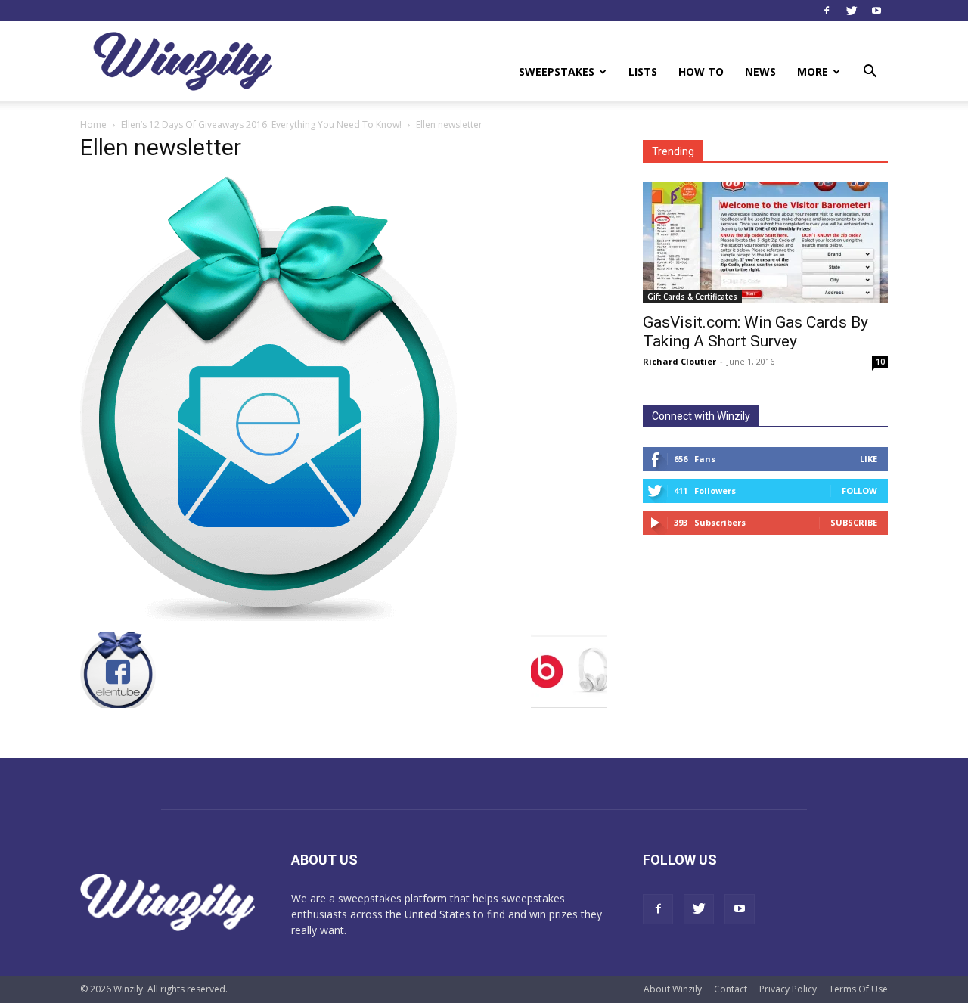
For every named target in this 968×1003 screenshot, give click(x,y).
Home (93, 124)
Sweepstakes (556, 71)
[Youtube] (876, 10)
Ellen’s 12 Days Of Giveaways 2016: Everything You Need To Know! (261, 124)
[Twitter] (851, 10)
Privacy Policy (788, 989)
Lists (642, 71)
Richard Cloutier (679, 361)
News (760, 71)
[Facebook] (826, 10)
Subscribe (853, 522)
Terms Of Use (858, 989)
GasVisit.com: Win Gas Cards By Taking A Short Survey (755, 331)
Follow (859, 490)
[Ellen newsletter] (268, 616)
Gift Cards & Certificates (692, 296)
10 (880, 361)
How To (701, 71)
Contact (730, 989)
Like (868, 458)
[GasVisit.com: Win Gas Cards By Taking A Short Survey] (765, 242)
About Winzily (673, 989)
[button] (870, 73)
